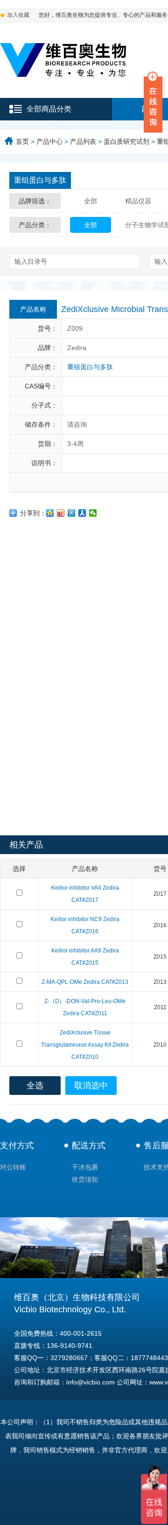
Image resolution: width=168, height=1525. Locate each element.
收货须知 (85, 1179)
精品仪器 (138, 201)
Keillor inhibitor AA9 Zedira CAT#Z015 (85, 956)
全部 (90, 201)
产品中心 (49, 141)
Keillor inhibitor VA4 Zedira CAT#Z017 (85, 894)
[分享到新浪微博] (61, 513)
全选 (35, 1085)
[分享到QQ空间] (50, 513)
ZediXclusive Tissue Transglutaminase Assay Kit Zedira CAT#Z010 (85, 1044)
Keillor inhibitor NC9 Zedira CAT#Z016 (84, 925)
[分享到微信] (93, 513)
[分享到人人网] (82, 513)
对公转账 (13, 1167)
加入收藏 (18, 15)
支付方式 (17, 1145)
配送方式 (88, 1145)
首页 (22, 141)
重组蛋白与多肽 (40, 180)
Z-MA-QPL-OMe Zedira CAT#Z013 (85, 982)
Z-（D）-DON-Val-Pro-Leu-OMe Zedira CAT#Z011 (85, 1007)
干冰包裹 (85, 1167)
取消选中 (91, 1085)
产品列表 (83, 141)
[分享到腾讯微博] (72, 513)
